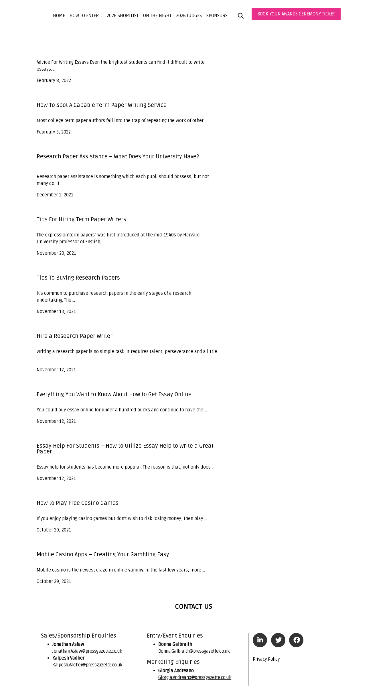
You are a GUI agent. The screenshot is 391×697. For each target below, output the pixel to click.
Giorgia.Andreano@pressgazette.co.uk (195, 677)
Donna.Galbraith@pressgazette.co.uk (194, 651)
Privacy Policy (266, 659)
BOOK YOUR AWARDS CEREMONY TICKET (296, 14)
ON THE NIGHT (157, 16)
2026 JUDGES (189, 16)
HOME (59, 16)
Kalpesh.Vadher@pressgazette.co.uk (87, 665)
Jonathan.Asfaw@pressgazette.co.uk (87, 651)
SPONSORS (217, 16)
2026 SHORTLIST (123, 16)
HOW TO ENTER (84, 16)
